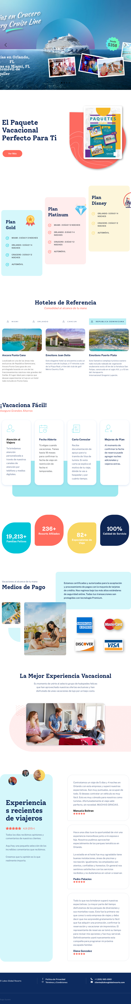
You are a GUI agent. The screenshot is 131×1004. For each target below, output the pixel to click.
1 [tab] (61, 82)
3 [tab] (66, 82)
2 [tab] (64, 82)
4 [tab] (69, 82)
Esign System (5, 1000)
